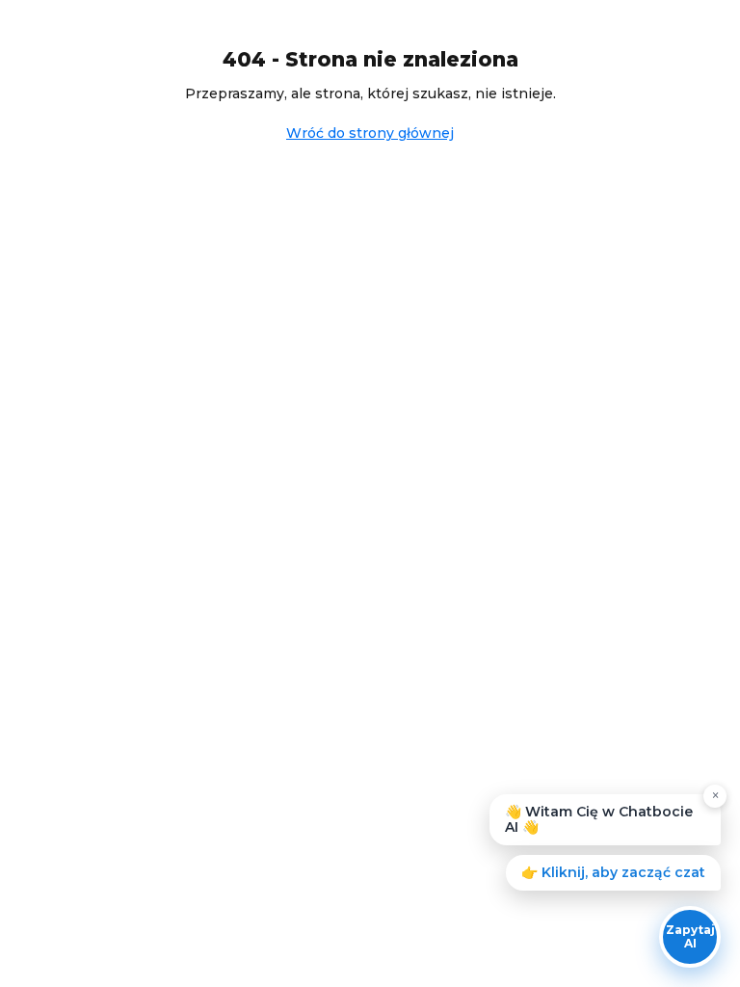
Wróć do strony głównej (370, 133)
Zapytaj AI (690, 936)
